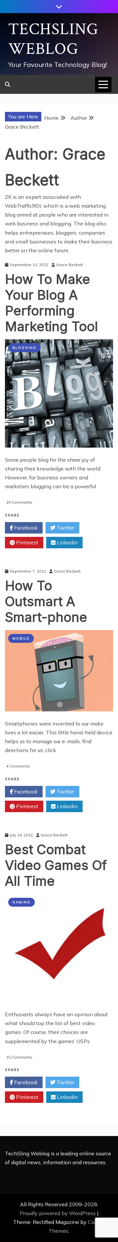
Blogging (24, 348)
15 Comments (19, 1057)
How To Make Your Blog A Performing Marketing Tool (51, 302)
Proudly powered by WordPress (58, 1213)
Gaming (21, 902)
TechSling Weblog (53, 39)
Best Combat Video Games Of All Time (56, 865)
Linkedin (66, 542)
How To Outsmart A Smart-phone (46, 601)
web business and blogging (38, 223)
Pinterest (26, 542)
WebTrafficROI (23, 205)
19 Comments (19, 502)
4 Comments (18, 766)
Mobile (21, 638)
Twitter (64, 527)
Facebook (25, 527)
